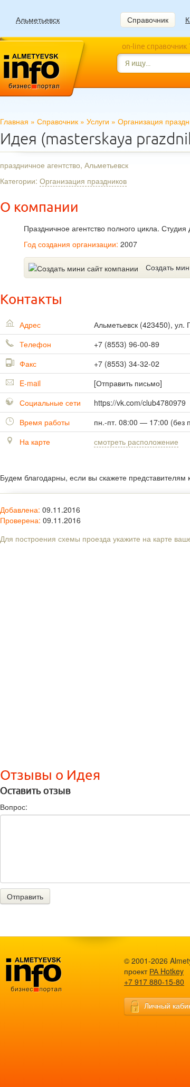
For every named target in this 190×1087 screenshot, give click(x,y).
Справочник (147, 19)
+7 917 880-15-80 (154, 981)
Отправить (25, 896)
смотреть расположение (136, 441)
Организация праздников (83, 180)
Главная (14, 121)
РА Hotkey (166, 971)
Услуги (98, 121)
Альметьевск (38, 20)
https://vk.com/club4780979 (140, 402)
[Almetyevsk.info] (50, 975)
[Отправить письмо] (128, 383)
